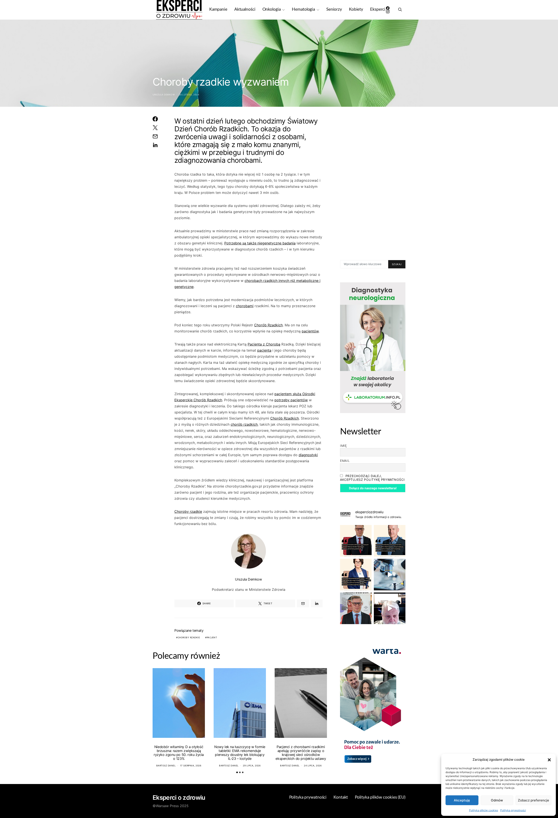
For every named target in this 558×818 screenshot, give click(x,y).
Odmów (497, 800)
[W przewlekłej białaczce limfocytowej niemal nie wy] (389, 541)
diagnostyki (308, 455)
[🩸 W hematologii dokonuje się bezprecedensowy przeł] (356, 608)
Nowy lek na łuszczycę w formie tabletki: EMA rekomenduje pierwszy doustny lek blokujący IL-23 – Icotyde (239, 753)
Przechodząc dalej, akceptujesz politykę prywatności (372, 477)
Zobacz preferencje (533, 800)
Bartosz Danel (166, 765)
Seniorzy (334, 9)
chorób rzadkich (244, 424)
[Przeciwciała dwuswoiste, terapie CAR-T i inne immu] (356, 541)
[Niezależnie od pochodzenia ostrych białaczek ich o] (356, 574)
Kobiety (356, 9)
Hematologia (303, 9)
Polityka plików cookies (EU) (380, 797)
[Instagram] (388, 11)
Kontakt (340, 797)
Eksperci (377, 9)
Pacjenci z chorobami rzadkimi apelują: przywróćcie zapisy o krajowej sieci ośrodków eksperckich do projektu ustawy (301, 753)
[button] (549, 759)
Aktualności (244, 9)
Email (345, 460)
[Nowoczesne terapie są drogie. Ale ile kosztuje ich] (389, 574)
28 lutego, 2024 (189, 94)
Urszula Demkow (164, 94)
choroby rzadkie (189, 637)
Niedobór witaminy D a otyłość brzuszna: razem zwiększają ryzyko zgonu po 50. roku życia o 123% (179, 753)
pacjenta (264, 350)
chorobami (244, 306)
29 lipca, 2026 (251, 765)
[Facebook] (388, 8)
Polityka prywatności (513, 810)
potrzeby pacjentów (291, 400)
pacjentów (310, 331)
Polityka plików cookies (483, 810)
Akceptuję (462, 800)
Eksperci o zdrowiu (179, 797)
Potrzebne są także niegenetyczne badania (260, 243)
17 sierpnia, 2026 (190, 765)
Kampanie (218, 9)
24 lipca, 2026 (313, 765)
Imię (343, 445)
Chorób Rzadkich (268, 325)
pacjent (212, 637)
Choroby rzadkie (188, 511)
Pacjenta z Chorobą (264, 344)
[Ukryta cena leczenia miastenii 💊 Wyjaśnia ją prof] (389, 608)
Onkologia (271, 9)
